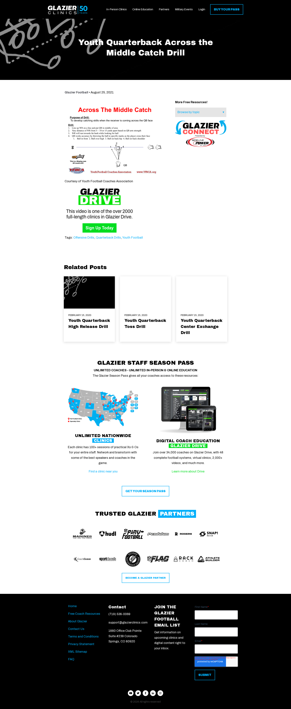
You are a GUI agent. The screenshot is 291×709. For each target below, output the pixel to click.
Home (72, 606)
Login (201, 9)
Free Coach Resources (84, 613)
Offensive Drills (83, 237)
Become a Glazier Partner (145, 578)
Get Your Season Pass (145, 491)
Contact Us (76, 629)
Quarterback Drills (108, 237)
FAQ (71, 659)
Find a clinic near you (103, 471)
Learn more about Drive (188, 471)
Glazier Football (76, 92)
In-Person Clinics (116, 9)
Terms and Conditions (83, 636)
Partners (164, 9)
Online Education (142, 9)
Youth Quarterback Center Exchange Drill (201, 326)
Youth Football (132, 237)
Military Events (184, 9)
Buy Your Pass (226, 9)
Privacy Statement (81, 644)
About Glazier (77, 621)
